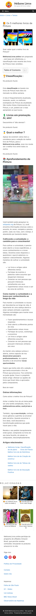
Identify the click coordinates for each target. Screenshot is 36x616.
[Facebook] (6, 557)
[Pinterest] (14, 557)
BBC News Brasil (10, 597)
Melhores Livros (22, 3)
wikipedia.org (8, 224)
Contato (7, 570)
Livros (8, 15)
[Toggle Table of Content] (24, 70)
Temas (14, 15)
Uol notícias (8, 593)
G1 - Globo (8, 589)
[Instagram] (10, 557)
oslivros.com (27, 613)
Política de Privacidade (13, 564)
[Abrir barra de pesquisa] (33, 11)
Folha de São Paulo (11, 585)
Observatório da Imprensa (14, 601)
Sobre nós (8, 574)
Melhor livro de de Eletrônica (19, 452)
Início (2, 15)
